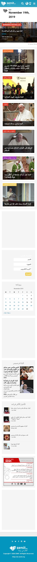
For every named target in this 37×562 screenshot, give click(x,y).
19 (10, 305)
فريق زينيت (4, 38)
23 (27, 305)
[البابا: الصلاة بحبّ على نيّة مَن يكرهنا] (18, 195)
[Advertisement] (18, 229)
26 (10, 309)
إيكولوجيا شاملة (8, 51)
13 (14, 302)
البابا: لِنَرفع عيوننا (15, 444)
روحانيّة (6, 158)
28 (18, 309)
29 (22, 309)
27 (14, 309)
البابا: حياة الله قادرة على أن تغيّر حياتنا (20, 408)
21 (18, 305)
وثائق (5, 78)
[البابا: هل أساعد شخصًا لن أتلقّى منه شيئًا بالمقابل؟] (18, 168)
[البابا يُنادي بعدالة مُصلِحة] (18, 114)
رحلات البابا (7, 131)
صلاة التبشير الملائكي (10, 185)
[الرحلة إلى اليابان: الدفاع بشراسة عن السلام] (18, 141)
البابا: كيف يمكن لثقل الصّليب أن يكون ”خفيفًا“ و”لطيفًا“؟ (20, 418)
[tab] (11, 460)
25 (5, 309)
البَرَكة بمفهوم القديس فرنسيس (19, 426)
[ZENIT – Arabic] (10, 3)
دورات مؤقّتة (12, 158)
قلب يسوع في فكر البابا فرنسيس (19, 435)
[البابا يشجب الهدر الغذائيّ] (18, 88)
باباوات (9, 78)
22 (22, 305)
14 (18, 302)
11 (5, 302)
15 (22, 302)
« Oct (5, 313)
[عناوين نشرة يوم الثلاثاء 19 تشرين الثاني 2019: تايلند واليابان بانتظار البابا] (18, 61)
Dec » (9, 313)
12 (10, 302)
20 (14, 305)
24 (31, 305)
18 (5, 305)
